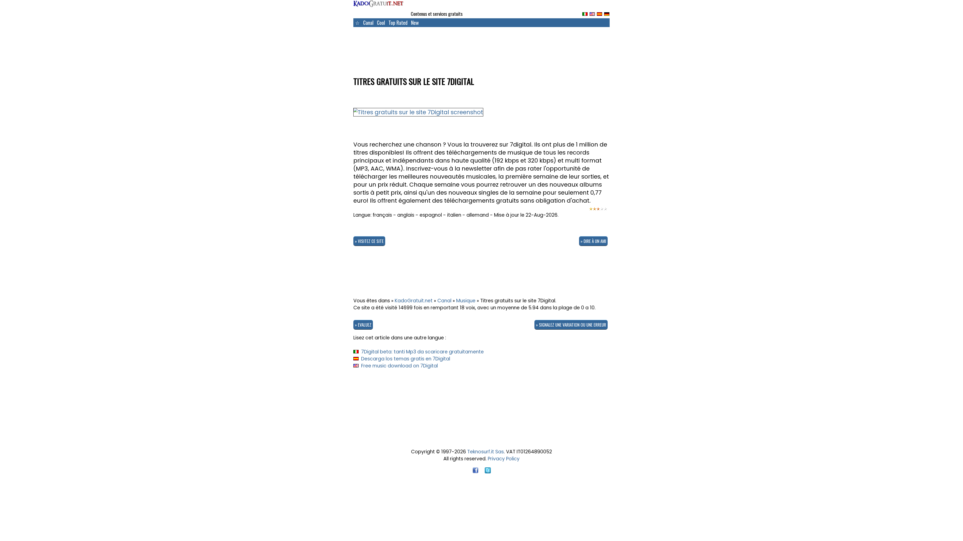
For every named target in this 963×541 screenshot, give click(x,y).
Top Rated (398, 22)
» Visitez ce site (369, 241)
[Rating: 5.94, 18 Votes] (598, 211)
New (415, 22)
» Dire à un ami (593, 241)
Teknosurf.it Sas (485, 451)
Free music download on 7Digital (399, 365)
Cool (381, 22)
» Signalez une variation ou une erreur (571, 325)
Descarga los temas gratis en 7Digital (405, 358)
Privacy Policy (504, 458)
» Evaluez (363, 325)
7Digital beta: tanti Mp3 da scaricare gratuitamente (422, 351)
